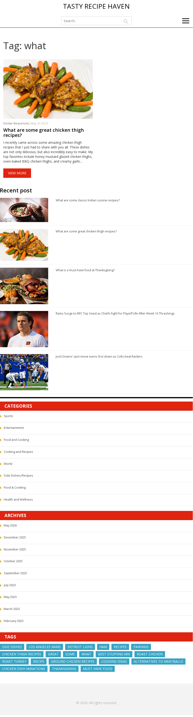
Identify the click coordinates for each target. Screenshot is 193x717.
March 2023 (12, 609)
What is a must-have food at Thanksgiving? (85, 270)
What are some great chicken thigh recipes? (43, 132)
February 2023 (14, 621)
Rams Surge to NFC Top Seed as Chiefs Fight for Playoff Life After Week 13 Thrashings (115, 313)
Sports (8, 416)
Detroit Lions (80, 647)
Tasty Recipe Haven (96, 6)
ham (103, 647)
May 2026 (10, 525)
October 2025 (13, 561)
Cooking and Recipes (18, 452)
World (8, 464)
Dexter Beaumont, (16, 123)
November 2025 (15, 549)
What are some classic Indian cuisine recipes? (88, 200)
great (53, 654)
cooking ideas (114, 661)
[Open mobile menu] (185, 21)
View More (17, 173)
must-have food (97, 668)
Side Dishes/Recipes (18, 476)
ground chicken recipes (73, 661)
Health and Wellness (18, 500)
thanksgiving (64, 668)
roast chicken (150, 654)
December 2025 (15, 537)
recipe (38, 661)
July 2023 (10, 585)
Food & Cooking (15, 488)
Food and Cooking (16, 440)
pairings (141, 647)
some (70, 654)
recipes (120, 647)
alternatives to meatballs (158, 661)
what (86, 654)
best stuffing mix (114, 654)
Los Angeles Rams (45, 647)
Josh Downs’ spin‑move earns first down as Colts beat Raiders (99, 356)
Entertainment (14, 428)
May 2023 (10, 597)
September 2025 (15, 573)
